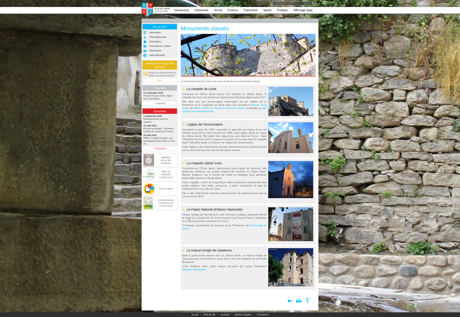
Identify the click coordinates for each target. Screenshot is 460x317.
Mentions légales (243, 314)
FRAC (197, 108)
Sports (267, 10)
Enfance (233, 10)
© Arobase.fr (263, 314)
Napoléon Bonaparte (194, 269)
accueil (194, 314)
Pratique (282, 10)
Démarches (181, 10)
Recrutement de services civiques (155, 119)
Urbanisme (201, 10)
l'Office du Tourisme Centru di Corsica (223, 108)
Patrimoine (251, 10)
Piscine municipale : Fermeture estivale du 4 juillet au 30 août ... (159, 128)
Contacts (225, 314)
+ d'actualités (159, 148)
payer (160, 80)
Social (218, 10)
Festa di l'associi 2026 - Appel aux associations (157, 96)
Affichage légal (302, 10)
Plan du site (209, 314)
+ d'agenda (159, 103)
